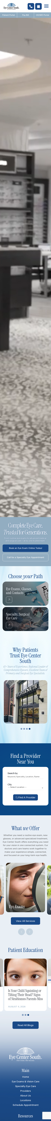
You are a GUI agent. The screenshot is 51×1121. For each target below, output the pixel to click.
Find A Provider (26, 797)
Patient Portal (8, 15)
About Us (25, 1095)
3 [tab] (27, 729)
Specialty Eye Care (25, 1086)
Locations (25, 1100)
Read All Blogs (26, 1024)
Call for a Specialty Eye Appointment (25, 557)
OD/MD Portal (42, 15)
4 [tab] (29, 729)
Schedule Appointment (25, 1104)
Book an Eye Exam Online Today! (25, 548)
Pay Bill (25, 15)
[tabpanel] (26, 702)
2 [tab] (24, 729)
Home (25, 1076)
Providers (25, 1090)
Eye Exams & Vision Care (25, 1081)
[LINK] (6, 583)
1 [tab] (21, 729)
